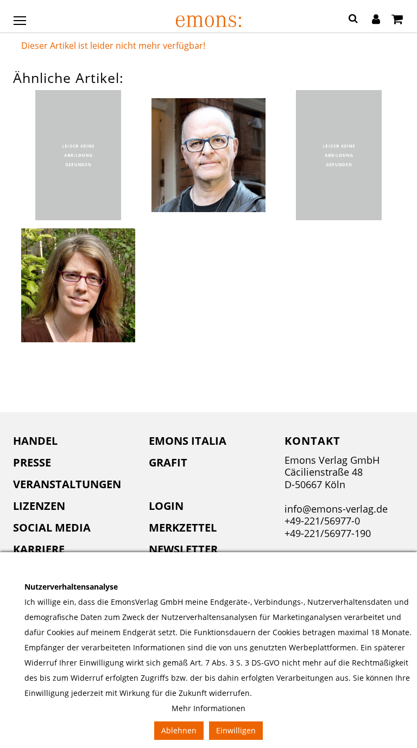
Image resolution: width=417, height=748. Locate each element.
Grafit (168, 462)
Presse (32, 462)
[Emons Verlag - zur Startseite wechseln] (208, 21)
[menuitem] (72, 441)
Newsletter (183, 549)
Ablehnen (179, 730)
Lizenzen (39, 505)
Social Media (52, 527)
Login (166, 505)
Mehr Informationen (208, 708)
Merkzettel (183, 527)
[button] (353, 20)
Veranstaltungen (67, 484)
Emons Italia (187, 440)
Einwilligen (236, 730)
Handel (35, 440)
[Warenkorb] (397, 20)
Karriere (39, 549)
